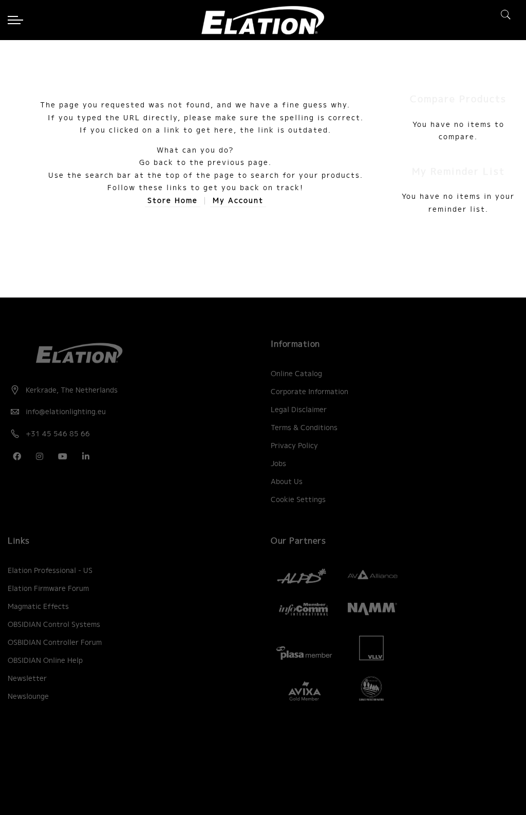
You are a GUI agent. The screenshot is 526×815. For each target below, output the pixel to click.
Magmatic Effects (38, 606)
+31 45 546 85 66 (58, 434)
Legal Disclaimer (299, 409)
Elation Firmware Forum (48, 588)
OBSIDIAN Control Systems (54, 624)
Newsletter (27, 678)
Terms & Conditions (304, 427)
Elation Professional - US (50, 570)
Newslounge (28, 696)
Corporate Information (309, 391)
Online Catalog (296, 373)
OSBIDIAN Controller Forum (55, 642)
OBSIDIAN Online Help (45, 660)
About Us (287, 481)
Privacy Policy (294, 445)
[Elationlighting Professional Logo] (263, 20)
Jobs (278, 463)
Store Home (172, 200)
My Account (238, 200)
